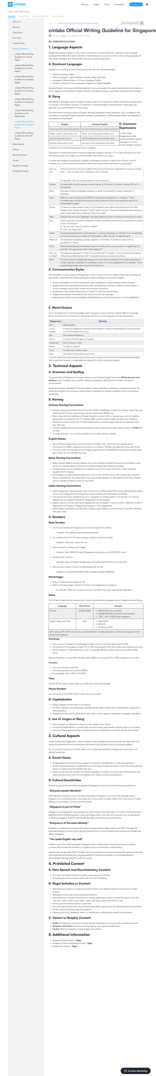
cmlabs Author (19, 43)
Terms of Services (57, 16)
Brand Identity (18, 144)
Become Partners (20, 155)
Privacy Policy (23, 16)
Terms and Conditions (40, 16)
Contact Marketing (137, 1071)
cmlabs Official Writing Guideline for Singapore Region (24, 124)
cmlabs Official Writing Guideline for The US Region (24, 57)
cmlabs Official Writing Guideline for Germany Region (24, 91)
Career (16, 160)
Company (11, 16)
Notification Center (21, 171)
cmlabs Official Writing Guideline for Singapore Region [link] (78, 23)
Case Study (17, 32)
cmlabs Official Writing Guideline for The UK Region (24, 68)
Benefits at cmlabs (20, 165)
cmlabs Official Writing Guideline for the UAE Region (24, 136)
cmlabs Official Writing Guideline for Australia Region (24, 79)
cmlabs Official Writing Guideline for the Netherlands (24, 113)
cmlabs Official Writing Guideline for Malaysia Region (24, 102)
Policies (16, 149)
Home (51, 23)
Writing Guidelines (20, 48)
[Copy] (141, 23)
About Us (16, 21)
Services (16, 27)
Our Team (17, 38)
